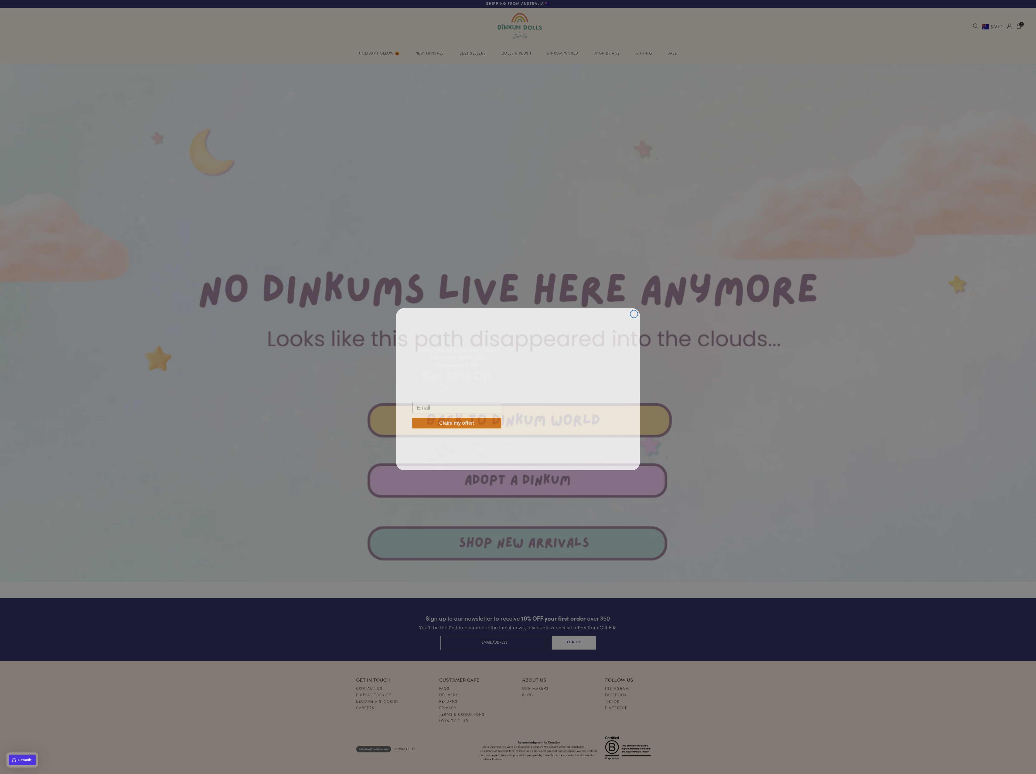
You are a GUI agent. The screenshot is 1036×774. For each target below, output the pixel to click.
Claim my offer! (457, 422)
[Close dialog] (634, 311)
